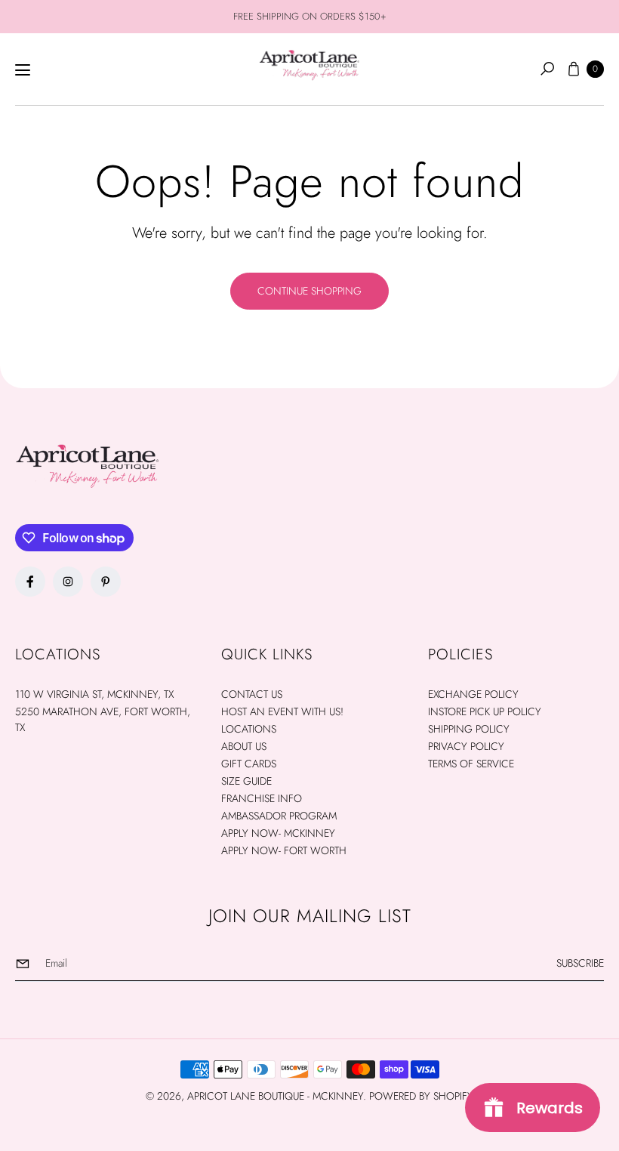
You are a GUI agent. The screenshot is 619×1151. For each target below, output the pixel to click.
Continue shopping (309, 290)
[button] (547, 68)
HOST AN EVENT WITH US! (282, 711)
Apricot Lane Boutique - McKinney (275, 1095)
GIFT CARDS (248, 763)
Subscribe (580, 962)
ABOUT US (243, 746)
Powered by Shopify (421, 1095)
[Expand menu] (22, 70)
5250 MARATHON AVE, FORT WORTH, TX (102, 719)
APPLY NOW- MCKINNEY (278, 833)
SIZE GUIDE (246, 780)
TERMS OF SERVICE (471, 763)
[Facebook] (30, 581)
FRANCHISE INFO (261, 798)
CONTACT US (251, 694)
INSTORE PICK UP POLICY (484, 711)
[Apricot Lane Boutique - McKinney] (309, 64)
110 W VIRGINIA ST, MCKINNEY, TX (94, 694)
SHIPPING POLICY (469, 728)
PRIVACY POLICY (466, 746)
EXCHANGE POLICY (473, 694)
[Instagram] (68, 581)
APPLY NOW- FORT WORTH (283, 850)
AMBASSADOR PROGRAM (279, 815)
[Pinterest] (106, 581)
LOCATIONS (248, 728)
